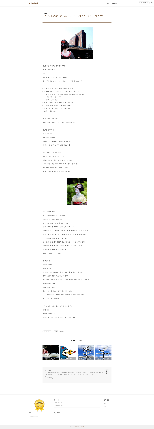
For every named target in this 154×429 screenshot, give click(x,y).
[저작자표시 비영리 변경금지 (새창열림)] (61, 331)
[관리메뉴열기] (151, 3)
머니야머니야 (33, 3)
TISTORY (77, 426)
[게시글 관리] (51, 332)
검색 (48, 416)
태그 (108, 3)
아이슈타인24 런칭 (58, 406)
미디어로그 (114, 3)
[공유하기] (49, 332)
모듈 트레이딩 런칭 (58, 402)
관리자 (82, 426)
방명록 (122, 3)
